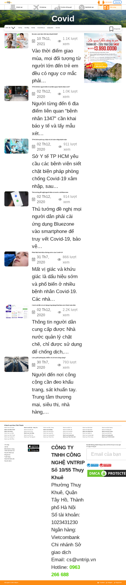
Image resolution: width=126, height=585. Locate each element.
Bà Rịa (20, 27)
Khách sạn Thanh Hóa (48, 437)
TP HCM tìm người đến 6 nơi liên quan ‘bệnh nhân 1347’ (51, 87)
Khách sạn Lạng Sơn (48, 433)
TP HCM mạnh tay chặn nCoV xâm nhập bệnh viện (49, 139)
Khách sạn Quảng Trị (9, 437)
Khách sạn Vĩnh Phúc (9, 439)
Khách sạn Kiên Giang (107, 431)
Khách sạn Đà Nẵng (47, 429)
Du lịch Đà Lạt (41, 27)
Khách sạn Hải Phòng (48, 431)
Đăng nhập (117, 2)
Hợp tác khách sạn (9, 452)
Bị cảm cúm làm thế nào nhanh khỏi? (45, 34)
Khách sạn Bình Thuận (9, 429)
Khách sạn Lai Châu (9, 433)
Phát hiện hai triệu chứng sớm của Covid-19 (47, 252)
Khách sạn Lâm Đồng (29, 433)
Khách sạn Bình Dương (107, 427)
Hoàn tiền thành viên (9, 459)
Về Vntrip (6, 444)
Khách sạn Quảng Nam (68, 435)
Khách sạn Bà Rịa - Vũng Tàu (31, 427)
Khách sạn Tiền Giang (88, 437)
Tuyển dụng (7, 457)
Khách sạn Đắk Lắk (67, 429)
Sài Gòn (58, 27)
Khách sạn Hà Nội (8, 431)
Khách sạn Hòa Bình (67, 431)
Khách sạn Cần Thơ (28, 429)
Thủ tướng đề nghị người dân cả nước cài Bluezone (50, 192)
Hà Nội (33, 27)
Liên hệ (6, 447)
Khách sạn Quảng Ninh (107, 435)
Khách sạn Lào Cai (67, 433)
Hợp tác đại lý (7, 461)
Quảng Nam (50, 27)
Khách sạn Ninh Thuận (9, 435)
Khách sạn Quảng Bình (48, 435)
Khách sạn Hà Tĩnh (28, 431)
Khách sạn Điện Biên (87, 429)
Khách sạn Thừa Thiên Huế (69, 437)
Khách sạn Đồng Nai (106, 429)
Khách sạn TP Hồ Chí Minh (108, 437)
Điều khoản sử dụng (9, 449)
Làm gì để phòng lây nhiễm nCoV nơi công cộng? (49, 357)
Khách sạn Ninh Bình (107, 433)
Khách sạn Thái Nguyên (29, 437)
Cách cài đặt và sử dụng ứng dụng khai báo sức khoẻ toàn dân (54, 305)
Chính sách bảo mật (9, 450)
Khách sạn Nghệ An (87, 433)
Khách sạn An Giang (9, 427)
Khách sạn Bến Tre (67, 427)
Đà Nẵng (27, 27)
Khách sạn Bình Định (87, 427)
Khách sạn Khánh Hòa (88, 431)
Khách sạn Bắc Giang (48, 427)
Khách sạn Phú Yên (28, 435)
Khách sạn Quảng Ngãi (88, 435)
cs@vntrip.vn (81, 559)
